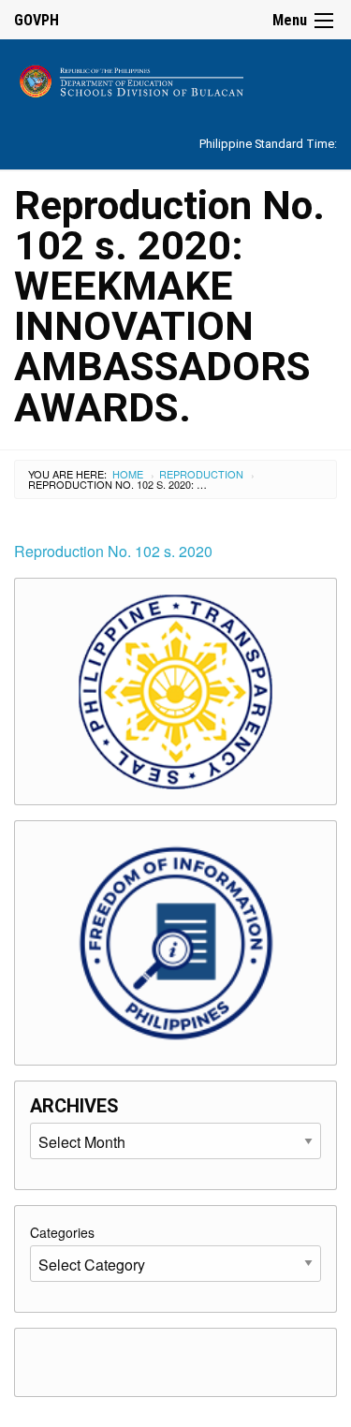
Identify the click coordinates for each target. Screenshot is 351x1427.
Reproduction (201, 473)
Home (127, 473)
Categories (62, 1232)
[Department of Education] (175, 78)
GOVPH (36, 20)
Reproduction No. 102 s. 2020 (113, 551)
